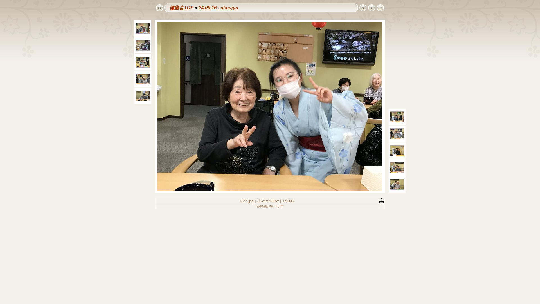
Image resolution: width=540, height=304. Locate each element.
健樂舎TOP (181, 7)
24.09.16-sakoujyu (218, 7)
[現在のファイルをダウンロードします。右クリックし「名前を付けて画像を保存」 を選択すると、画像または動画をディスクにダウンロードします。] (381, 200)
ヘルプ (279, 206)
